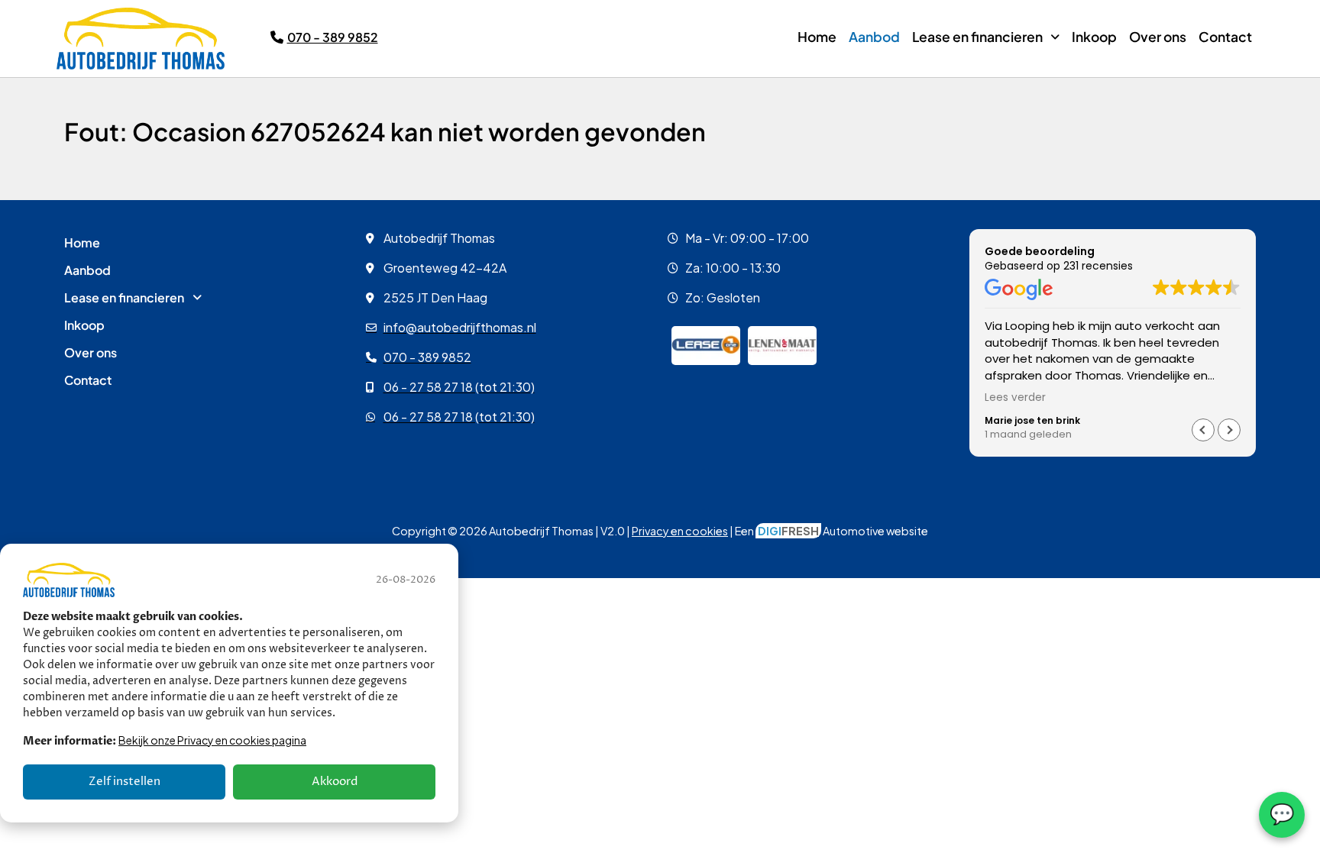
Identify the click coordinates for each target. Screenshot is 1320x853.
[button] (986, 37)
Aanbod (874, 36)
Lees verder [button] (1015, 398)
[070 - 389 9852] (276, 37)
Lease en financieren (977, 36)
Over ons (1157, 36)
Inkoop (1094, 36)
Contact (1225, 36)
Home (817, 36)
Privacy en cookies (680, 531)
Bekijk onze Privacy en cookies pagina (212, 740)
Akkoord (335, 782)
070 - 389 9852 (332, 37)
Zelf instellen (124, 782)
